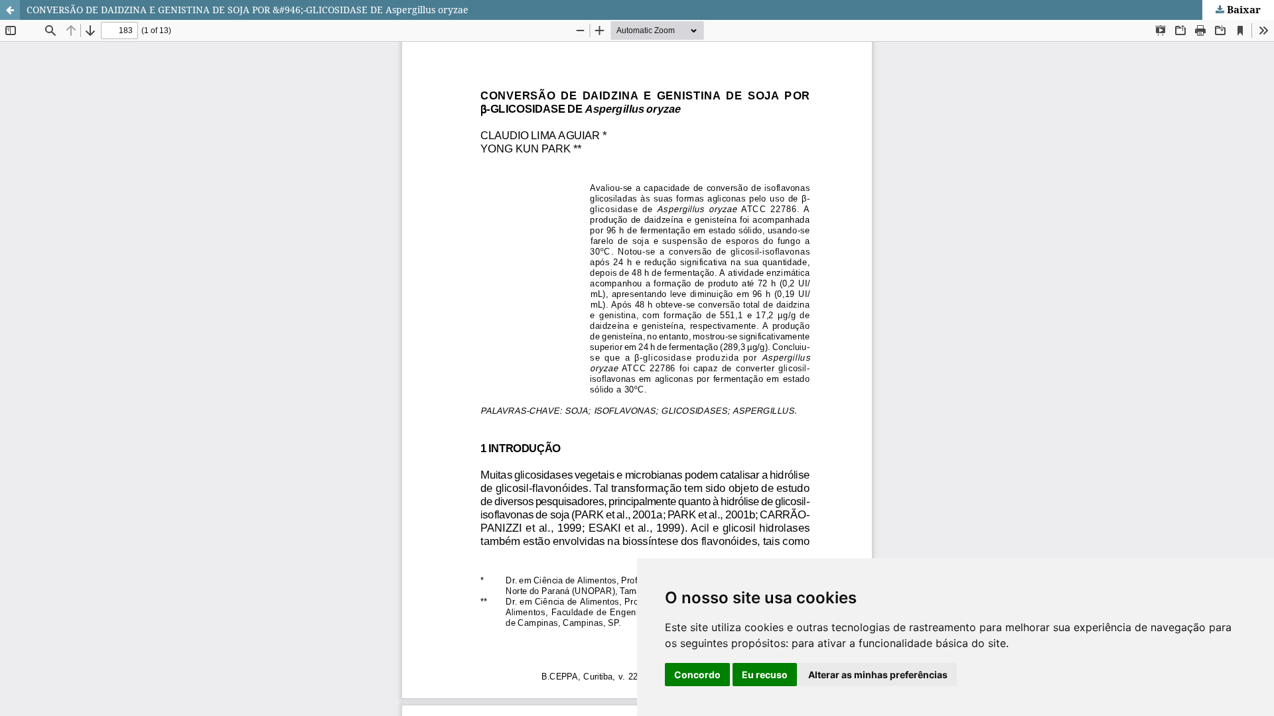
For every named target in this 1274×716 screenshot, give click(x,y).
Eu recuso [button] (765, 674)
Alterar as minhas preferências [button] (878, 674)
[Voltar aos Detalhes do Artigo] (10, 10)
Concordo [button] (697, 674)
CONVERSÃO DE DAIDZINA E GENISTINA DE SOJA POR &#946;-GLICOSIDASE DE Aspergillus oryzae (247, 9)
